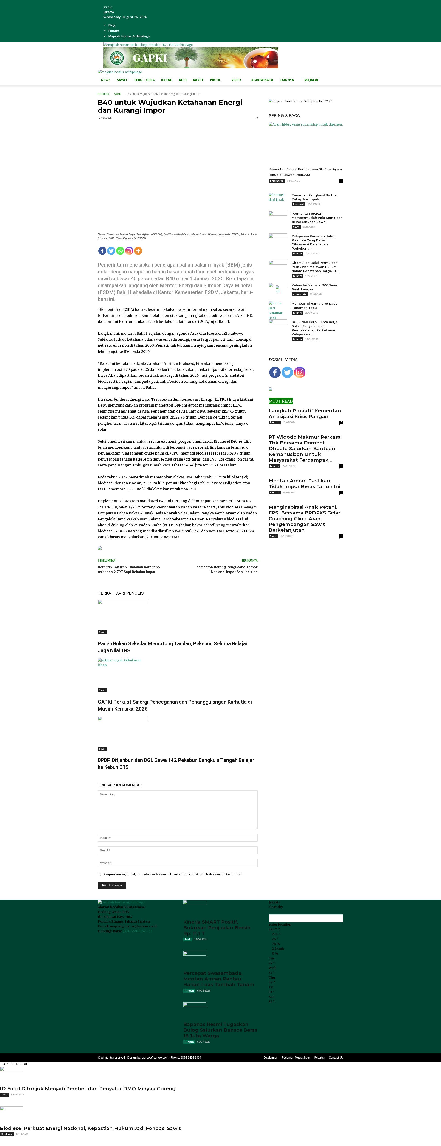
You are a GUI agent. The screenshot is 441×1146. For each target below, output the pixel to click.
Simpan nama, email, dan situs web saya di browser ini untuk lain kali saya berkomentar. (173, 874)
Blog (111, 25)
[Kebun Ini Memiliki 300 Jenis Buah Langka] (278, 289)
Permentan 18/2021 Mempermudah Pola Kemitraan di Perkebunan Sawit (317, 218)
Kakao (166, 80)
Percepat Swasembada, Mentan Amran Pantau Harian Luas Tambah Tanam (218, 978)
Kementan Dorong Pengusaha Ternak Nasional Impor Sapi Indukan (227, 569)
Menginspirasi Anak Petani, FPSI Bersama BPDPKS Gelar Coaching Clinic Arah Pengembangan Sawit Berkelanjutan (304, 518)
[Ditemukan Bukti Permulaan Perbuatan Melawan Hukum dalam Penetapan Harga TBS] (278, 267)
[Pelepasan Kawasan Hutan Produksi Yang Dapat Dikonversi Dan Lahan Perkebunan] (278, 240)
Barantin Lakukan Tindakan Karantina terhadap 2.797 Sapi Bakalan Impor (129, 569)
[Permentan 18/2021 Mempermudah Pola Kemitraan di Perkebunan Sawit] (278, 218)
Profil (215, 80)
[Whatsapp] (120, 251)
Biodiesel (298, 204)
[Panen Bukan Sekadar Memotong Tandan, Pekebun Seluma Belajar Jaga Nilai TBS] (178, 617)
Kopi (183, 80)
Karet (198, 80)
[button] (337, 75)
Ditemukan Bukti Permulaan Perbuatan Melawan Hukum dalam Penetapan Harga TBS (315, 267)
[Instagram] (129, 251)
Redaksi (319, 1057)
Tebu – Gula (144, 80)
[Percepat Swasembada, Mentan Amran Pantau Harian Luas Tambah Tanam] (220, 959)
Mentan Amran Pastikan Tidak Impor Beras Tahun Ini (304, 483)
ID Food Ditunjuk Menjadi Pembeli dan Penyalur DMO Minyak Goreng (88, 1088)
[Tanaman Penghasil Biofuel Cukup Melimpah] (278, 199)
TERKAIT (106, 593)
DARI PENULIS (129, 593)
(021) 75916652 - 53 (137, 931)
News (105, 80)
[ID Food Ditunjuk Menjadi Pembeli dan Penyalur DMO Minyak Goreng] (220, 1075)
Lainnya (287, 80)
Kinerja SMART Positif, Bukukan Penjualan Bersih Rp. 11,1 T (217, 927)
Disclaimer (270, 1057)
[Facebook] (102, 251)
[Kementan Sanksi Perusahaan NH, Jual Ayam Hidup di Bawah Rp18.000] (306, 142)
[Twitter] (111, 251)
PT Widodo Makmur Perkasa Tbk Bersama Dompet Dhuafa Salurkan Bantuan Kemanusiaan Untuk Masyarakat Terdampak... (305, 448)
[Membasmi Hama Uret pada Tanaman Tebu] (278, 310)
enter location (280, 924)
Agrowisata (262, 80)
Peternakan (277, 181)
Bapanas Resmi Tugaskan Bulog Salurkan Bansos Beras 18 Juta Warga (220, 1030)
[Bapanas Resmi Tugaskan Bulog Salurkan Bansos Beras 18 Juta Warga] (220, 1010)
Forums (114, 30)
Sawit (122, 80)
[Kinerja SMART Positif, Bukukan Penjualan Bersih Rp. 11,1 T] (220, 908)
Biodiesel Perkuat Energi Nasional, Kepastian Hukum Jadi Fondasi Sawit (90, 1128)
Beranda (103, 94)
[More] (138, 251)
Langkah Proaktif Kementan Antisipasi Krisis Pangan (305, 413)
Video (236, 80)
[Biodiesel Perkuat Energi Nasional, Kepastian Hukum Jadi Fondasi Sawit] (220, 1114)
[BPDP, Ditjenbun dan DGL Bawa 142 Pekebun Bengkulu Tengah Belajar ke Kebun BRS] (178, 733)
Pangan (274, 422)
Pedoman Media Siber (296, 1057)
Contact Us (336, 1057)
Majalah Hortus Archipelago (129, 36)
